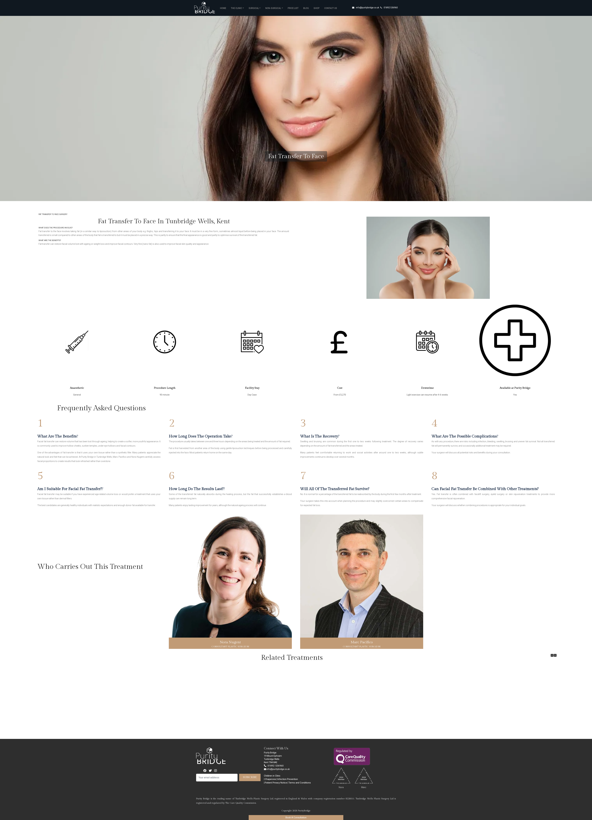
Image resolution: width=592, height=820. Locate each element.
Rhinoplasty (254, 728)
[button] (555, 655)
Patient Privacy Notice (276, 782)
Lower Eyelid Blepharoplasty (295, 728)
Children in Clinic (272, 775)
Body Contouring (174, 728)
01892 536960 (391, 7)
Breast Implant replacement (374, 728)
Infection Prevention (287, 779)
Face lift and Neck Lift (415, 728)
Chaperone (270, 779)
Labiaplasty (214, 728)
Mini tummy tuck (335, 728)
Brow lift (134, 728)
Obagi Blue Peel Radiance (54, 728)
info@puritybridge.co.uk (367, 7)
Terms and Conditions (299, 782)
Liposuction (94, 728)
